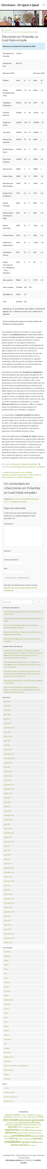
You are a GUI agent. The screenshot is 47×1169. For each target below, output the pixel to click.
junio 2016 (7, 885)
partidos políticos (23, 1133)
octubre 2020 (8, 763)
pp (11, 1136)
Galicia (40, 1125)
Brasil (6, 969)
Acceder (6, 1088)
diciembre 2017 (9, 833)
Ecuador (6, 987)
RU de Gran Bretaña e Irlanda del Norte (16, 1065)
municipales (38, 1130)
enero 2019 (7, 811)
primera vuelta (37, 1136)
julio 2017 (7, 846)
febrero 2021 (8, 749)
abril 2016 (7, 890)
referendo (13, 1138)
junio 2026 (7, 701)
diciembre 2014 (9, 933)
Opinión (6, 1035)
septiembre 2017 (9, 841)
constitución (7, 1117)
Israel (6, 1017)
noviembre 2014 (9, 938)
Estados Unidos (8, 1000)
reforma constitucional (24, 1139)
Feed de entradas (9, 1092)
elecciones (10, 1120)
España (6, 995)
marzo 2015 (8, 925)
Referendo (7, 1052)
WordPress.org (8, 1101)
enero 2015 (7, 929)
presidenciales (21, 1135)
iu (22, 1127)
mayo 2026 (7, 706)
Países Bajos (7, 1039)
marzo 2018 (8, 828)
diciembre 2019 (9, 784)
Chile (5, 973)
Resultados (33, 464)
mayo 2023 (7, 723)
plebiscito (39, 1133)
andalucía (8, 1115)
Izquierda (27, 1127)
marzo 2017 (8, 863)
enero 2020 (7, 780)
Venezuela (7, 1079)
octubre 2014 (8, 942)
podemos (6, 1136)
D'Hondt (41, 1117)
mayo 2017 (7, 855)
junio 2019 (7, 798)
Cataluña (16, 1115)
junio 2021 (7, 741)
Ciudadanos (23, 1115)
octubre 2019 (8, 793)
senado (40, 1142)
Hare (20, 1127)
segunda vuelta (29, 1141)
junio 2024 (7, 714)
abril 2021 (7, 745)
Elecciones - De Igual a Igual (20, 5)
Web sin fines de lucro (14, 1160)
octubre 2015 (8, 907)
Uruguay (6, 1074)
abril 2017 (7, 859)
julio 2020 (7, 767)
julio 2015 (7, 916)
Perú (5, 1044)
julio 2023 (7, 719)
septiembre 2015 (9, 912)
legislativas (12, 1129)
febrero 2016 (8, 894)
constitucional (38, 1115)
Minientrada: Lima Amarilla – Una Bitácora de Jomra (20, 680)
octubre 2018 (8, 820)
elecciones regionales (13, 1124)
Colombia (7, 982)
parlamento (31, 467)
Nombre (7, 551)
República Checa (9, 1057)
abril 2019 (7, 806)
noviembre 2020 (9, 758)
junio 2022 (7, 732)
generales (12, 1126)
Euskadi (25, 1125)
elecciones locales (13, 1123)
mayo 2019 (7, 802)
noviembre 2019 (9, 789)
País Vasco (32, 1133)
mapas (31, 1130)
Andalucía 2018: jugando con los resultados (18, 472)
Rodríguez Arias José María (30, 32)
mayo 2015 (7, 920)
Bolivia (6, 965)
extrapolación (32, 1125)
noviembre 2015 (9, 903)
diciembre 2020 (9, 754)
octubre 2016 (8, 877)
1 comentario (7, 30)
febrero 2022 (8, 736)
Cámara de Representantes (29, 1117)
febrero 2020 (8, 776)
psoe (6, 1139)
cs (21, 1117)
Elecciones (16, 464)
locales (25, 1130)
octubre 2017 (8, 837)
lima (20, 1130)
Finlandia (24, 464)
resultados (41, 467)
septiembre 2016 (9, 881)
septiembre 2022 (9, 727)
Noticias (6, 1030)
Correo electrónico (11, 560)
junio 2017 (7, 850)
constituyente (16, 1117)
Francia (6, 1008)
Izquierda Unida (34, 1127)
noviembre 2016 (9, 872)
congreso (30, 1115)
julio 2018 (7, 824)
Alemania (7, 951)
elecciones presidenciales (29, 1122)
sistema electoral (19, 1144)
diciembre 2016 (9, 868)
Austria (6, 960)
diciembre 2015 (9, 898)
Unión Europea (8, 1070)
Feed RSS (37, 1160)
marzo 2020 (8, 771)
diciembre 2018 (9, 815)
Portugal (6, 1048)
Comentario (9, 524)
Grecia (6, 1013)
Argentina (7, 956)
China (6, 978)
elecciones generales (18, 467)
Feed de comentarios (10, 1097)
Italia (5, 1022)
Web (5, 568)
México (6, 1026)
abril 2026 (7, 710)
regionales (36, 1138)
